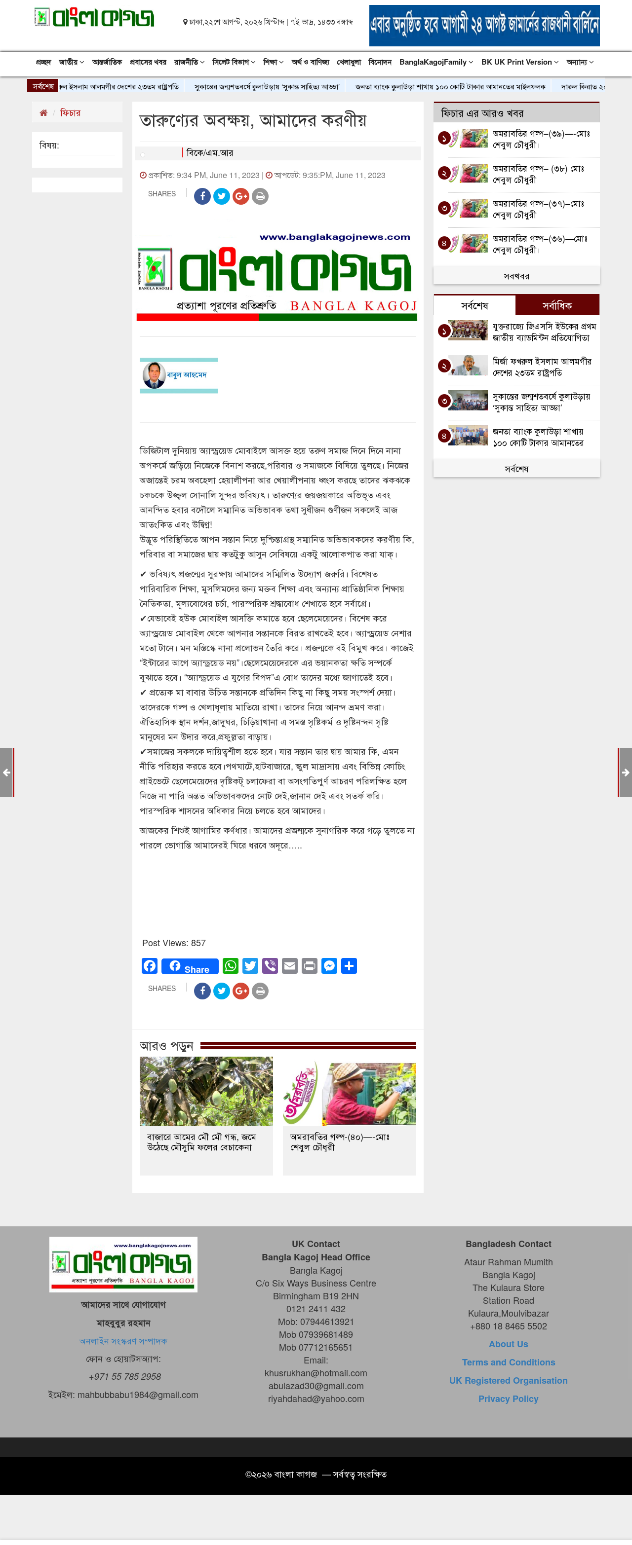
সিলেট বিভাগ (232, 61)
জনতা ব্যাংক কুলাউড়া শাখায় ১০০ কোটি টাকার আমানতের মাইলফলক (424, 86)
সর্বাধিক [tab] (557, 304)
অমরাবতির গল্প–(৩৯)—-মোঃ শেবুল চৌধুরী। (541, 138)
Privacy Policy (508, 1398)
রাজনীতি (187, 61)
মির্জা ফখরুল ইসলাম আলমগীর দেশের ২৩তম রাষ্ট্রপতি (542, 366)
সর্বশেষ (517, 468)
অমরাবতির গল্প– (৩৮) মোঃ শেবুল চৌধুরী (538, 173)
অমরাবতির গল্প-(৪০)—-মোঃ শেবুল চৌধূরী (340, 1141)
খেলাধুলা (349, 61)
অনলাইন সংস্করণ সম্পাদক (123, 1340)
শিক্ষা (271, 61)
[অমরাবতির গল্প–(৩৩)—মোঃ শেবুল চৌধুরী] (626, 771)
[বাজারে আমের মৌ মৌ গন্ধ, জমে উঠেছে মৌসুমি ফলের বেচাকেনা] (206, 1091)
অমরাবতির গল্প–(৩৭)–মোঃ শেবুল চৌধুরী (538, 208)
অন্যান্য (578, 61)
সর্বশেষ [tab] (474, 304)
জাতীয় (69, 61)
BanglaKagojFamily (434, 61)
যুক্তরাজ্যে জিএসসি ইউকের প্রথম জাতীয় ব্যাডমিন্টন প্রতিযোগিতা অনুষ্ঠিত (544, 331)
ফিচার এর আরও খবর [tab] (482, 112)
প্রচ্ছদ (43, 61)
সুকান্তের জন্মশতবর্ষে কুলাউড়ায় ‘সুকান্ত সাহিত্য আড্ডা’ (241, 86)
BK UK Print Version (517, 61)
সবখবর (517, 275)
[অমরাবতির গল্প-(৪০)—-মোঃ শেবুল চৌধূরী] (349, 1091)
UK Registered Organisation (508, 1380)
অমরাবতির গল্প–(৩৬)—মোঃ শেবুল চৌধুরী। (540, 243)
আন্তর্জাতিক (107, 61)
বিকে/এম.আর (210, 152)
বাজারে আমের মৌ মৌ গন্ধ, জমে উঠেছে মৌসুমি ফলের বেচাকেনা (201, 1141)
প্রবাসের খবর (148, 61)
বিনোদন (380, 61)
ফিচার (70, 112)
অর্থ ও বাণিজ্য (310, 61)
